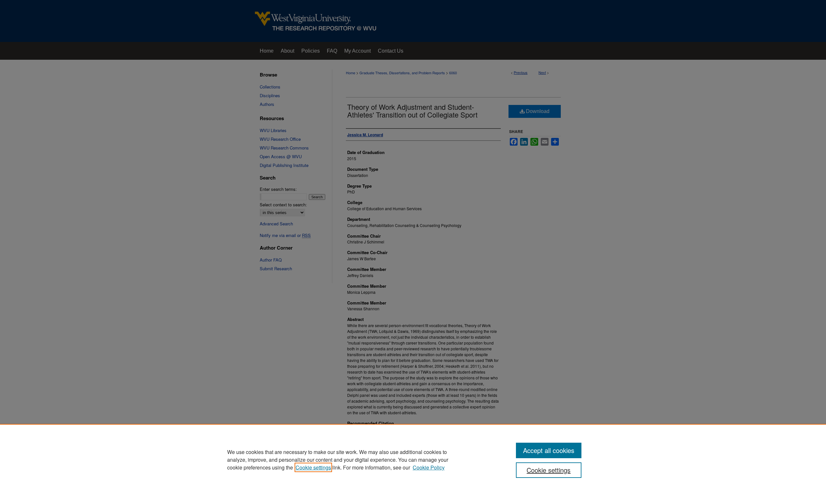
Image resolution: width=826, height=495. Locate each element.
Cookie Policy (429, 467)
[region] (413, 459)
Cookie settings (313, 467)
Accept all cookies (548, 450)
